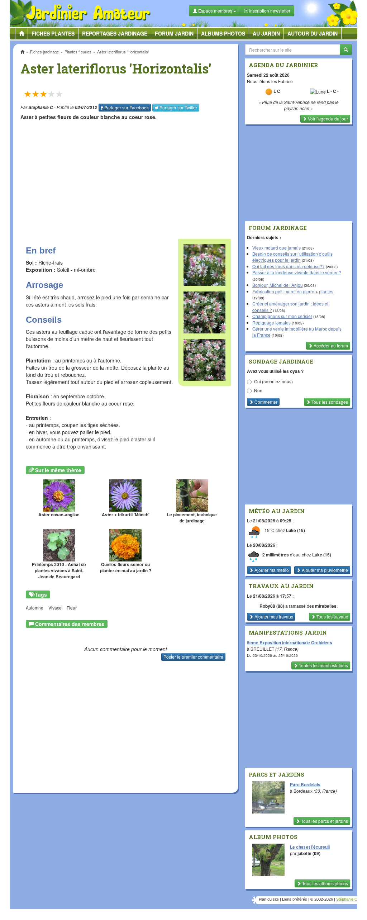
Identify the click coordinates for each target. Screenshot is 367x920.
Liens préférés (294, 899)
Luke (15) (295, 530)
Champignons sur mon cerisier (282, 316)
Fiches (53, 33)
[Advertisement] (125, 176)
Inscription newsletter (269, 11)
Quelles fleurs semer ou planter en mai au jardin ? (125, 567)
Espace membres (215, 11)
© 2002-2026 (321, 899)
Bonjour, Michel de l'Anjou (277, 285)
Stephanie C (40, 107)
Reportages (114, 33)
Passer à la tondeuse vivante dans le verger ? (296, 272)
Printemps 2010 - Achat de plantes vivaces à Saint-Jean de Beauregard (59, 570)
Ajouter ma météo (271, 570)
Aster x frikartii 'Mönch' (125, 515)
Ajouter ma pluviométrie (324, 570)
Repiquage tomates (271, 322)
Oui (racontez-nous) (273, 381)
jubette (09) (308, 853)
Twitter (178, 107)
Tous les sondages (329, 402)
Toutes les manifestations (323, 665)
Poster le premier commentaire (193, 657)
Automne (34, 607)
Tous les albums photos (324, 883)
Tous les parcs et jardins (324, 821)
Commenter (265, 402)
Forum (174, 33)
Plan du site (269, 899)
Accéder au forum (330, 345)
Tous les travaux (331, 616)
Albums (223, 33)
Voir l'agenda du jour (327, 118)
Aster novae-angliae (59, 515)
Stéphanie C (346, 899)
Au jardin (266, 33)
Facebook (126, 107)
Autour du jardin (312, 33)
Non (258, 390)
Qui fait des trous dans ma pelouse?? (288, 266)
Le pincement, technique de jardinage (192, 518)
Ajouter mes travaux (273, 616)
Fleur (72, 607)
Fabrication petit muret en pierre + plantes (292, 291)
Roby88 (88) (271, 606)
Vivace (55, 607)
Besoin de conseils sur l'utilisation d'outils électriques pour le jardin (292, 257)
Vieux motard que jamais (276, 248)
